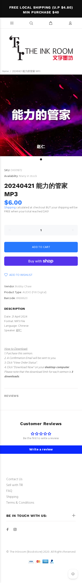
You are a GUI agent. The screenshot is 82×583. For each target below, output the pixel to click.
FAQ (9, 491)
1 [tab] (41, 159)
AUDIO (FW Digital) (34, 292)
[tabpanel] (41, 115)
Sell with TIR (14, 485)
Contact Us (14, 479)
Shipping (10, 207)
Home (5, 71)
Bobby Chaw (23, 286)
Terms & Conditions (20, 503)
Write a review (41, 449)
